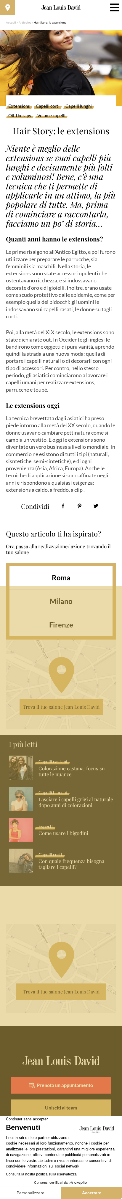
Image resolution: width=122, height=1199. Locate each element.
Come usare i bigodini (63, 833)
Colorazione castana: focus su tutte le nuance (71, 771)
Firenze (61, 624)
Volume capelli (51, 115)
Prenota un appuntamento (65, 1085)
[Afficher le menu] (114, 7)
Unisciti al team (61, 1107)
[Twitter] (96, 506)
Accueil (11, 22)
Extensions (19, 106)
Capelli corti (48, 106)
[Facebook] (63, 506)
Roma (61, 577)
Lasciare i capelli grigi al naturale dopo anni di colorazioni (75, 802)
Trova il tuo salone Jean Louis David (61, 707)
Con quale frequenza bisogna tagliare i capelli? (71, 864)
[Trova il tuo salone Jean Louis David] (7, 7)
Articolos (25, 22)
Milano (61, 601)
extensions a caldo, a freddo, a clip (44, 489)
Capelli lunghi (78, 106)
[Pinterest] (79, 506)
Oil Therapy (19, 115)
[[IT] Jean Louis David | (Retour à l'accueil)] (61, 7)
